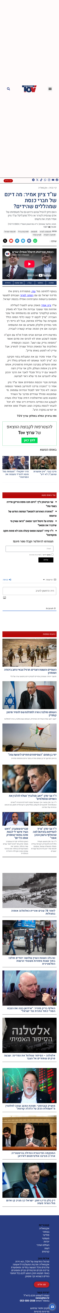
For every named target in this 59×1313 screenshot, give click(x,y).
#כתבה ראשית (49, 235)
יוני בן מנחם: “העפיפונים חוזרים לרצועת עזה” (32, 755)
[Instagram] (49, 180)
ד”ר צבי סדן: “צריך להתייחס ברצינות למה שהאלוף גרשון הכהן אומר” (44, 833)
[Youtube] (53, 180)
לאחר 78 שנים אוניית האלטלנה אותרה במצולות (33, 912)
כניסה (6, 579)
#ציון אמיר (37, 235)
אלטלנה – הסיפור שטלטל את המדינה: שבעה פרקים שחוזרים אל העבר (29, 1057)
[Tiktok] (41, 180)
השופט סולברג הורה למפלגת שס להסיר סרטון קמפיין (31, 713)
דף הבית (53, 187)
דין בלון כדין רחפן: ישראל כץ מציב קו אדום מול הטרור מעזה (30, 1202)
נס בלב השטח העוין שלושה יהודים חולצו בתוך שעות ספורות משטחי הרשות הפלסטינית (32, 961)
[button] (50, 88)
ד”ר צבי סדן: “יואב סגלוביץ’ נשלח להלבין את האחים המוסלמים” (32, 797)
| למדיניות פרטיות (35, 555)
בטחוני (46, 1232)
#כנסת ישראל (9, 231)
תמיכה (51, 283)
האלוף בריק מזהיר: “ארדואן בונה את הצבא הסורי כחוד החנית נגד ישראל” (31, 1009)
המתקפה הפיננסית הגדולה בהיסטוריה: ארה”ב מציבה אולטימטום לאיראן (33, 1154)
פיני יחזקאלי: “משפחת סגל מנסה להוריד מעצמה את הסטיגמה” (16, 474)
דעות (46, 1248)
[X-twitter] (37, 180)
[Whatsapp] (45, 180)
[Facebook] (57, 180)
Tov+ (29, 283)
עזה (34, 291)
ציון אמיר (46, 305)
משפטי (45, 1238)
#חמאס (34, 231)
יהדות (46, 1242)
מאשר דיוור (40, 555)
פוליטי (46, 1235)
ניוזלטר (40, 283)
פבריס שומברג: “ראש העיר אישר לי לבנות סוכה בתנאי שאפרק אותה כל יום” (16, 833)
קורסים (45, 1251)
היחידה (8, 283)
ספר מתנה (19, 283)
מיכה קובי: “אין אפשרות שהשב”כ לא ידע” (45, 473)
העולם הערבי (43, 1245)
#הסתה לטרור (45, 231)
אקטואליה (42, 187)
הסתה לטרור (27, 295)
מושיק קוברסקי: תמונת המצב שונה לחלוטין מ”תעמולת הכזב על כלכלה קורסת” (30, 1107)
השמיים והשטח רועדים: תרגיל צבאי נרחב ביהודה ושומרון (30, 671)
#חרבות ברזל (23, 231)
